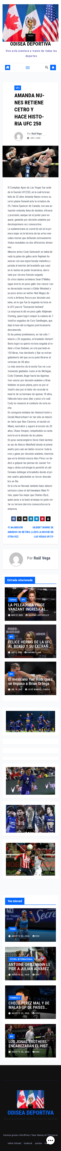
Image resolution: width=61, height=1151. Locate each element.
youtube (38, 1143)
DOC (37, 936)
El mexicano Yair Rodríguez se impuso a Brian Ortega (30, 681)
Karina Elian (34, 652)
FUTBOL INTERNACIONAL (21, 959)
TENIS (12, 929)
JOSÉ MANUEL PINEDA (39, 689)
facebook (28, 1143)
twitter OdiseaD (14, 1143)
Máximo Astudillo (38, 615)
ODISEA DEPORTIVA (30, 44)
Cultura (12, 600)
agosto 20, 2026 (21, 1052)
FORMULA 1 (15, 998)
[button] (46, 67)
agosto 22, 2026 (21, 936)
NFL (11, 1036)
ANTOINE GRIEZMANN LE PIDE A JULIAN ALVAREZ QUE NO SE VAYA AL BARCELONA (29, 971)
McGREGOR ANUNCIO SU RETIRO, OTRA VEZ (19, 532)
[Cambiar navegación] (28, 67)
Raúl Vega (37, 133)
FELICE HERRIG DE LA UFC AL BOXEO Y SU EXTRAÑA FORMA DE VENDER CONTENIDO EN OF (30, 648)
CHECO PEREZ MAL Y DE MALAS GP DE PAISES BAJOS (28, 1007)
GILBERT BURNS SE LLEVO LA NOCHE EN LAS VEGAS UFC (42, 532)
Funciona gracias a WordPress (16, 1135)
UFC (18, 88)
